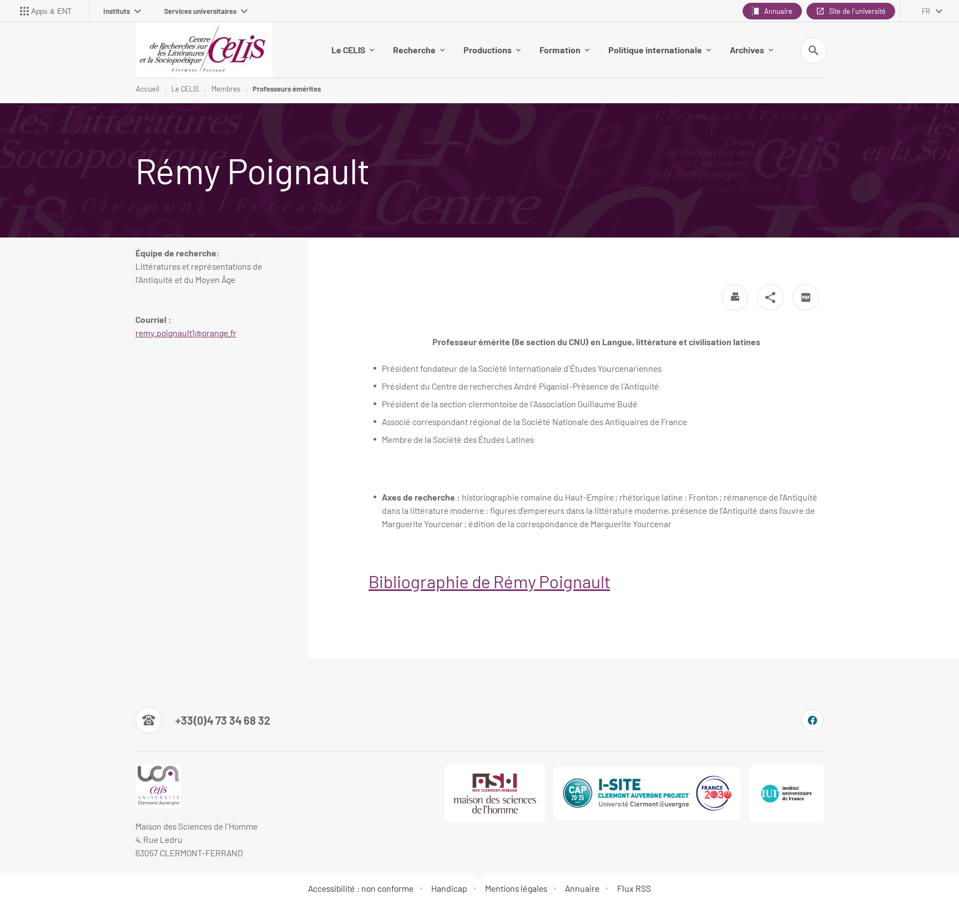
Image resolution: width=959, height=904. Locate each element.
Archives (747, 49)
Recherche (414, 49)
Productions (487, 49)
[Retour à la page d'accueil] (203, 50)
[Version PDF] (806, 297)
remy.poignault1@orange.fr (185, 332)
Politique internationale (655, 49)
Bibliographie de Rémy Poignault (489, 581)
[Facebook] (812, 720)
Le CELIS (348, 49)
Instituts (116, 11)
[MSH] (495, 794)
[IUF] (786, 794)
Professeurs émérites (287, 88)
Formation (560, 49)
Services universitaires (200, 11)
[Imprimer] (735, 297)
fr (926, 11)
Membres (225, 88)
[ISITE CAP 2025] (647, 793)
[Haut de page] (63, 870)
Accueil (147, 88)
